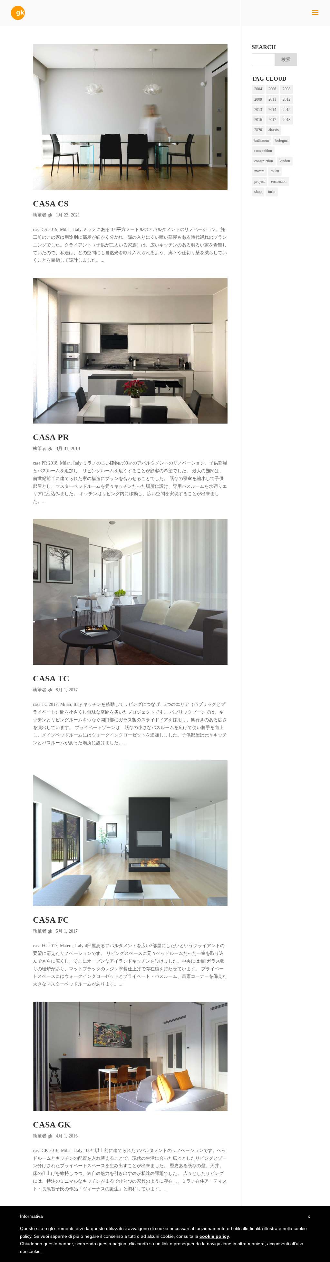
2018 (286, 119)
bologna (281, 140)
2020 (258, 130)
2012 (286, 99)
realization (278, 181)
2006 (272, 89)
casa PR (51, 437)
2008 (286, 89)
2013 (258, 109)
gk (50, 215)
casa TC (51, 678)
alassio (273, 130)
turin (271, 191)
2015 (286, 109)
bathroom (261, 140)
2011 (272, 99)
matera (259, 171)
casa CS (50, 203)
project (259, 181)
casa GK (52, 1124)
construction (263, 161)
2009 (258, 99)
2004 (258, 89)
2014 (272, 109)
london (284, 161)
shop (258, 191)
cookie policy (214, 1236)
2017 (272, 119)
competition (263, 150)
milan (275, 171)
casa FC (51, 920)
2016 (258, 119)
